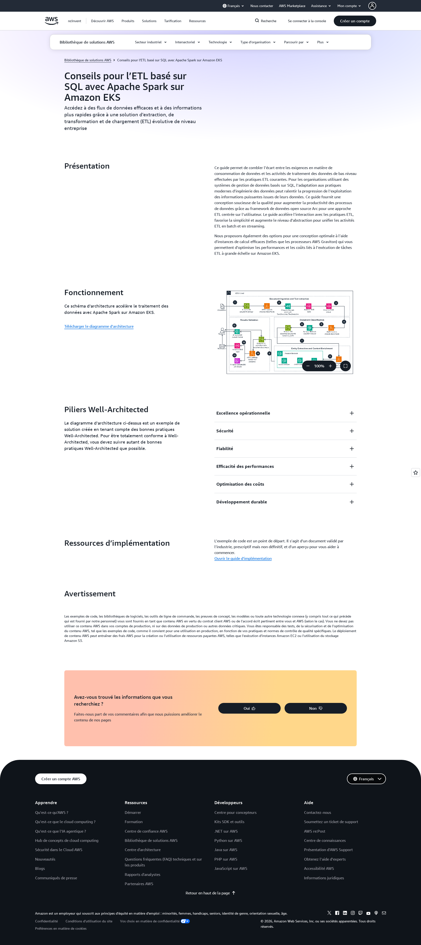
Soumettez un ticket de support (331, 821)
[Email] (384, 913)
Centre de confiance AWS (146, 831)
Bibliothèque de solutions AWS (87, 60)
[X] (329, 913)
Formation (134, 821)
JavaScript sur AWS (230, 868)
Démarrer (133, 812)
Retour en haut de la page (208, 892)
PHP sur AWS (225, 859)
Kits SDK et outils (229, 821)
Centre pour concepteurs (235, 812)
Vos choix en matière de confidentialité (150, 921)
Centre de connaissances (325, 840)
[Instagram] (353, 913)
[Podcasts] (376, 913)
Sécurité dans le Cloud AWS (58, 849)
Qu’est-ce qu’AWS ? (51, 812)
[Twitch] (361, 913)
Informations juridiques (324, 877)
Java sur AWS (225, 849)
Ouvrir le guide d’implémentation (243, 558)
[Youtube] (368, 913)
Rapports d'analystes (142, 874)
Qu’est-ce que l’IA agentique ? (60, 831)
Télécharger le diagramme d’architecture (99, 326)
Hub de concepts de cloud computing (66, 840)
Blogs (40, 868)
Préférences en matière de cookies (60, 928)
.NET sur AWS (226, 831)
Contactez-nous (317, 812)
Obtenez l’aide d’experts (325, 859)
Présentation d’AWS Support (328, 849)
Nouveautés (45, 859)
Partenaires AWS (139, 883)
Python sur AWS (228, 840)
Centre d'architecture (143, 849)
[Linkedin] (345, 913)
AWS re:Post (314, 831)
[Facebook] (337, 913)
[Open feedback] (415, 472)
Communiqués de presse (56, 877)
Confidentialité (46, 921)
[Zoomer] (330, 366)
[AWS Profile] (372, 6)
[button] (102, 21)
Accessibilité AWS (319, 868)
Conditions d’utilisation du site (89, 921)
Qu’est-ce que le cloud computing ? (65, 821)
